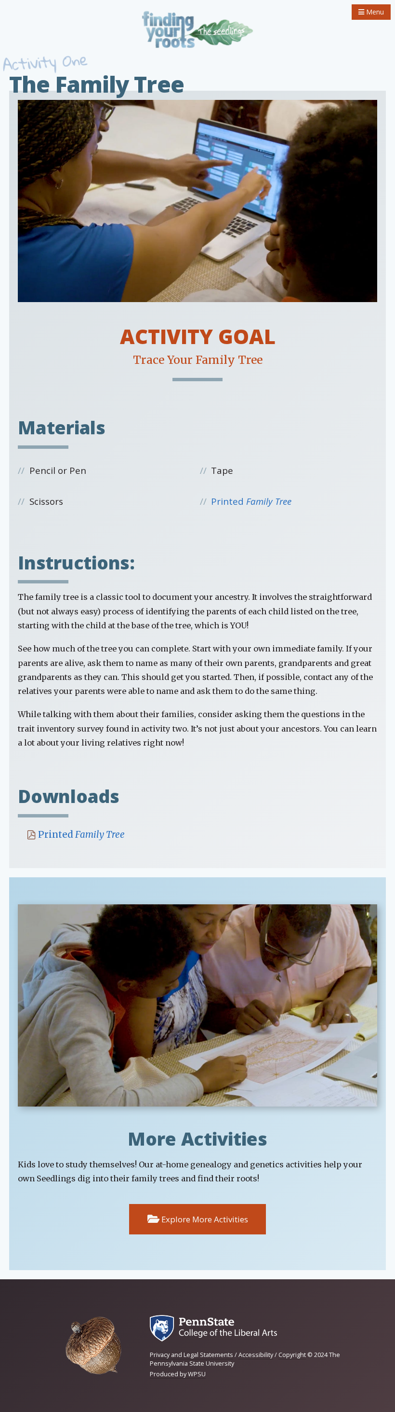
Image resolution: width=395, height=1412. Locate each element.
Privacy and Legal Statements (191, 1355)
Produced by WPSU (178, 1374)
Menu (374, 11)
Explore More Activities (203, 1219)
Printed (251, 501)
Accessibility (255, 1355)
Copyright (292, 1355)
